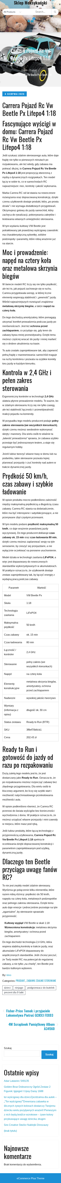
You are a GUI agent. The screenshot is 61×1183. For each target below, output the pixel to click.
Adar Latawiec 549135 (16, 1081)
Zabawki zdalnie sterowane (41, 981)
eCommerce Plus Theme (30, 1178)
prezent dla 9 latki (14, 992)
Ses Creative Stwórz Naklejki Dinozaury (26, 1125)
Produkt (20, 981)
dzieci (7, 987)
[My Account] (28, 20)
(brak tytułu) (10, 1130)
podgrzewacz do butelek (40, 987)
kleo (9, 975)
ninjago (19, 987)
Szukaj (8, 1048)
